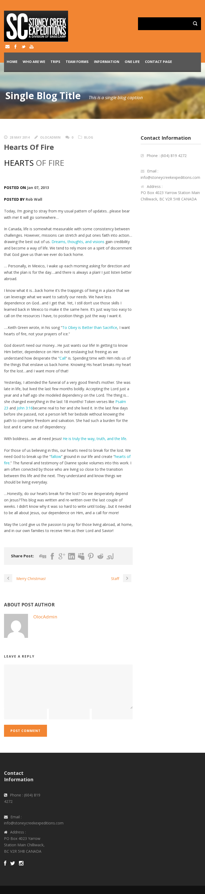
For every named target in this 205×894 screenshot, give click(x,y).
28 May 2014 (20, 137)
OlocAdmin (50, 137)
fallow (56, 456)
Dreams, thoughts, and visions (78, 241)
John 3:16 (25, 407)
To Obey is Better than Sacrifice (89, 327)
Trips (55, 61)
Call (63, 358)
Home (12, 61)
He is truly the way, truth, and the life (94, 438)
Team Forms (77, 61)
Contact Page (158, 61)
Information (106, 61)
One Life (132, 61)
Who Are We (34, 61)
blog (88, 137)
